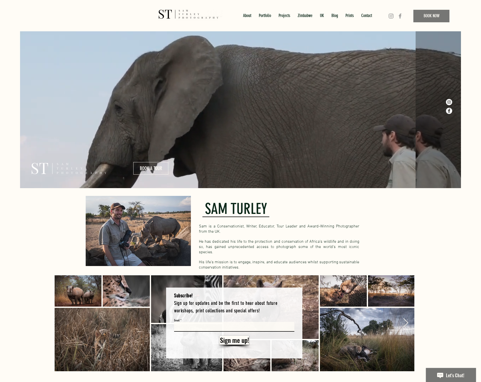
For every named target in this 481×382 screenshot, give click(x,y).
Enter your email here (172, 184)
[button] (426, 91)
